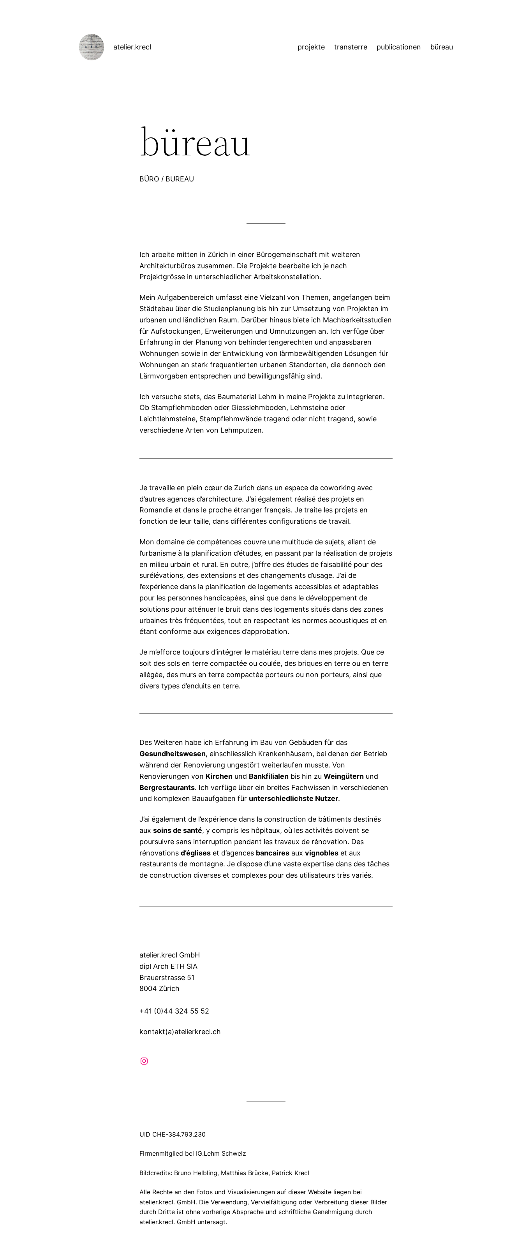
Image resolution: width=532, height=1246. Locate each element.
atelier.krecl (132, 47)
